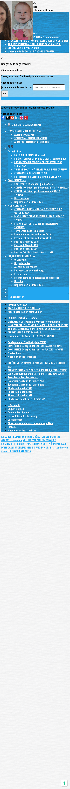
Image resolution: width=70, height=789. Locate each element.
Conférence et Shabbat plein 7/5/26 (33, 184)
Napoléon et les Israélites (28, 202)
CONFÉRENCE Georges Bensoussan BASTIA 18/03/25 (41, 187)
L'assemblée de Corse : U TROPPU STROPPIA (31, 51)
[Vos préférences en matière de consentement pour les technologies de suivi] (64, 783)
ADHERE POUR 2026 (24, 134)
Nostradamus (21, 198)
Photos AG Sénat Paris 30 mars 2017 (33, 252)
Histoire (18, 281)
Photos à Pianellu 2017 (26, 249)
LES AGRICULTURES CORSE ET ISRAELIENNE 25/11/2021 (36, 374)
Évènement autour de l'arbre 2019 (32, 238)
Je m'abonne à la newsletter (17, 87)
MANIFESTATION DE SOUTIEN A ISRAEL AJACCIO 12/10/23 (37, 370)
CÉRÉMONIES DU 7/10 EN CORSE (24, 48)
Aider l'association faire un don (31, 142)
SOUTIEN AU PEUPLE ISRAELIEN (30, 138)
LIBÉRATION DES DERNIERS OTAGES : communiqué (34, 37)
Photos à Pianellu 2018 (26, 245)
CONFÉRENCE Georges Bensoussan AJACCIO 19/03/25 (35, 349)
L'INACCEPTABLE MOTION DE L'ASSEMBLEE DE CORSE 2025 (38, 40)
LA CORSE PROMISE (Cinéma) (29, 155)
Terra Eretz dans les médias (29, 231)
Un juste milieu (22, 263)
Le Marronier (21, 274)
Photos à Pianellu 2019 (26, 241)
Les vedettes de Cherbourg (29, 270)
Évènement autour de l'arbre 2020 (32, 234)
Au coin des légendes (25, 267)
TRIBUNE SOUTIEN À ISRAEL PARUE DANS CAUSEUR (34, 44)
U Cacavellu (20, 259)
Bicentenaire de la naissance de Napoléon (36, 278)
